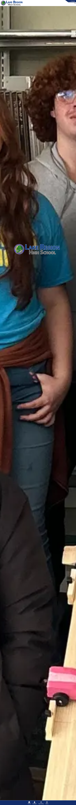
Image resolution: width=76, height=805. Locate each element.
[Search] (75, 3)
